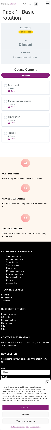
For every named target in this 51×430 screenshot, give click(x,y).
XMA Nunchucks (13, 256)
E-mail (4, 377)
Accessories (11, 283)
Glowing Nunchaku (14, 274)
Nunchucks (11, 268)
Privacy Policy (35, 427)
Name (3, 369)
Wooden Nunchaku (14, 259)
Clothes (9, 280)
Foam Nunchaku (13, 277)
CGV (3, 326)
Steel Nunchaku (13, 265)
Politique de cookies (18, 427)
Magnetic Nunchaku (15, 271)
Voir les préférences (25, 421)
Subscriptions (12, 262)
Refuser (25, 414)
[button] (47, 382)
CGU (27, 427)
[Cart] (30, 4)
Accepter (25, 407)
